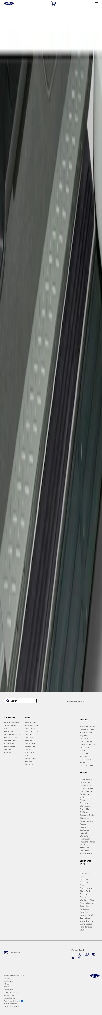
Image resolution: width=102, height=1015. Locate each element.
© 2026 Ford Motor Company (14, 975)
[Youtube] (87, 954)
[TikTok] (79, 957)
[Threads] (72, 957)
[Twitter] (79, 954)
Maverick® (79, 701)
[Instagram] (93, 954)
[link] (7, 978)
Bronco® (69, 701)
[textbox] (20, 700)
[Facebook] (72, 954)
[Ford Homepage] (95, 976)
